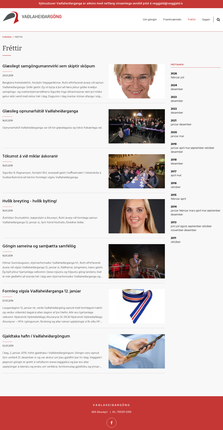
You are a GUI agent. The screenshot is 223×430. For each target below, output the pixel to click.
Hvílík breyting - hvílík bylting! (29, 201)
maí (181, 136)
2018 (174, 159)
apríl (182, 148)
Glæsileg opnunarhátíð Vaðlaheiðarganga (40, 111)
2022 (174, 109)
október (209, 148)
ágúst (184, 226)
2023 (174, 97)
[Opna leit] (218, 19)
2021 (173, 120)
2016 (174, 183)
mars (192, 210)
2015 (173, 195)
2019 (174, 144)
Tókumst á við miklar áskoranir (30, 156)
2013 (173, 222)
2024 (174, 85)
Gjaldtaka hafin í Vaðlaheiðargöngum (36, 336)
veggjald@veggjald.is (167, 3)
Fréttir (19, 37)
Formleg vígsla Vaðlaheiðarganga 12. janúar (41, 291)
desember (177, 89)
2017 (173, 171)
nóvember (177, 230)
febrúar (176, 77)
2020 (174, 132)
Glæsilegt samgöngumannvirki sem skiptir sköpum (48, 66)
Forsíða (6, 37)
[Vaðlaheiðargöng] (32, 19)
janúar (175, 124)
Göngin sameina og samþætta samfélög (39, 246)
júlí (182, 77)
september (198, 148)
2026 (174, 73)
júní (173, 226)
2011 (173, 238)
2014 (174, 206)
